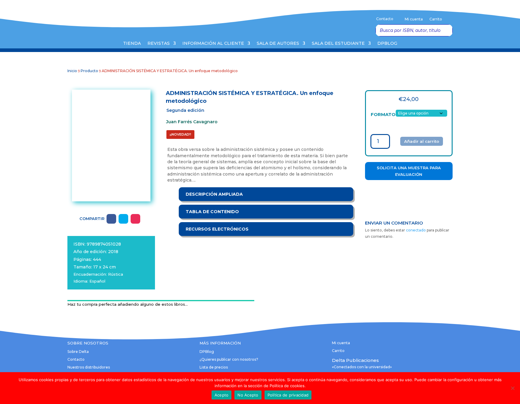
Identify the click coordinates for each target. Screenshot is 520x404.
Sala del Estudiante (338, 43)
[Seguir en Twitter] (123, 219)
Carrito (435, 19)
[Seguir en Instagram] (135, 219)
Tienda (132, 43)
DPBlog (387, 43)
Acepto (222, 395)
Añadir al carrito (421, 141)
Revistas (158, 43)
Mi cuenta (414, 19)
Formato (383, 114)
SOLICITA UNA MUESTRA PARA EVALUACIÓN (409, 171)
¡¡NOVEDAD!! (180, 134)
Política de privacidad (288, 395)
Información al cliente (213, 43)
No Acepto (247, 395)
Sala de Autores (278, 43)
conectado (416, 230)
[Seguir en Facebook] (111, 219)
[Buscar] (446, 30)
